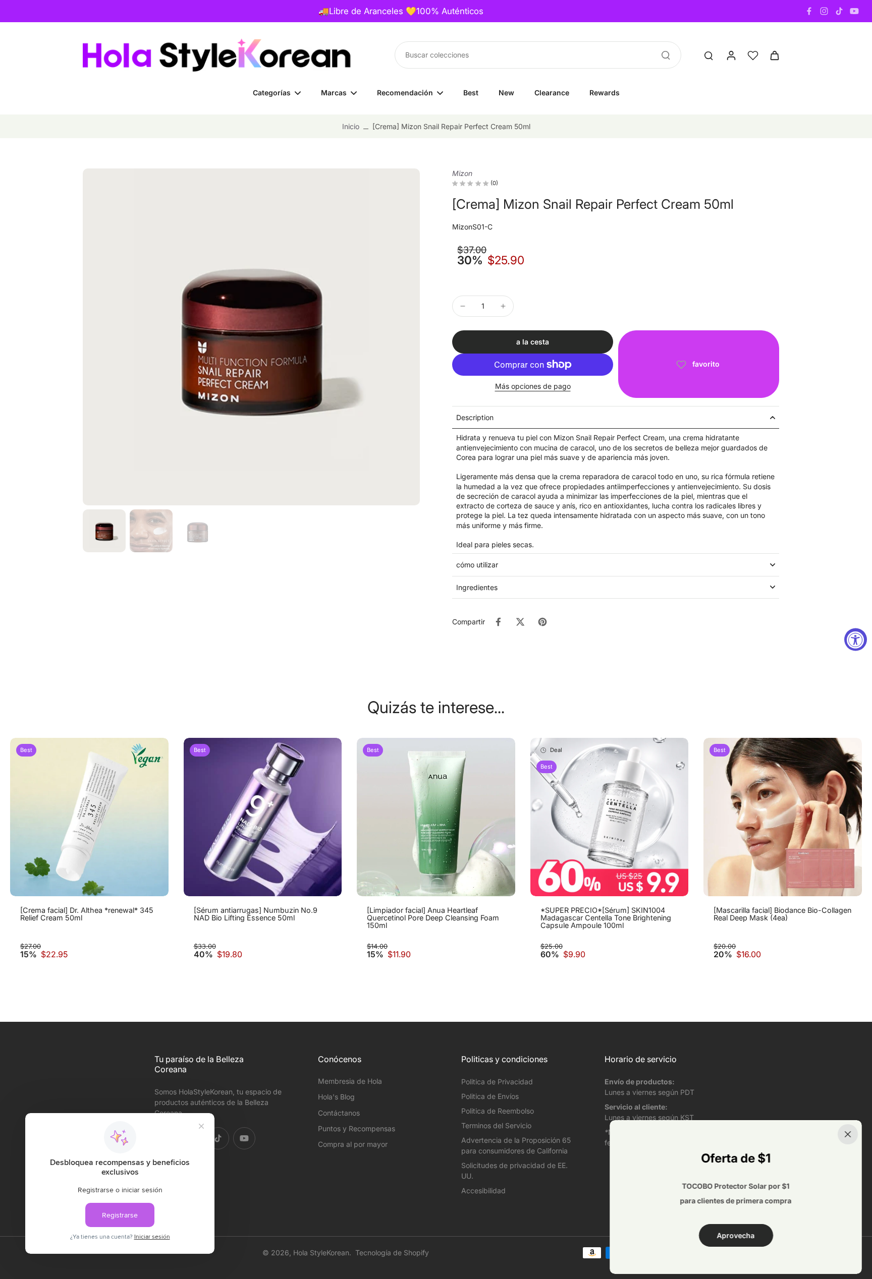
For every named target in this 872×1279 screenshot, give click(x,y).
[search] (708, 55)
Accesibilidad (483, 1190)
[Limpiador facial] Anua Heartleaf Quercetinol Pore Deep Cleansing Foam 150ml (433, 917)
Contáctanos (339, 1113)
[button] (532, 342)
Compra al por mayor (353, 1144)
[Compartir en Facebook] (498, 622)
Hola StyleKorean (321, 1252)
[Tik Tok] (839, 11)
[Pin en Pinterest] (542, 622)
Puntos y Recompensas (356, 1128)
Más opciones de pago (533, 386)
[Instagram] (824, 11)
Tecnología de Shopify (392, 1252)
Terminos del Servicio (496, 1125)
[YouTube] (854, 11)
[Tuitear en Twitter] (520, 622)
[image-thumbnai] (104, 530)
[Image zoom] (251, 336)
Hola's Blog (336, 1096)
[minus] (463, 306)
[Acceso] (731, 55)
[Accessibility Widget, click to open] (855, 639)
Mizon (462, 173)
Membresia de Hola (350, 1081)
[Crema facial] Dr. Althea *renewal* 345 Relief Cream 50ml (86, 914)
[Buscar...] (666, 55)
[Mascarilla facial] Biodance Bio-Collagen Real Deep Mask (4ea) (782, 914)
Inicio (350, 126)
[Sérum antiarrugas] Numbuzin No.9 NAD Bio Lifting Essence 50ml (255, 914)
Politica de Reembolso (497, 1111)
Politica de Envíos (490, 1096)
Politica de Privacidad (497, 1081)
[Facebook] (808, 11)
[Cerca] (848, 1134)
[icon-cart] (774, 55)
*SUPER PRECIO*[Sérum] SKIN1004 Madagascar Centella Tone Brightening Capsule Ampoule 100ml (605, 917)
